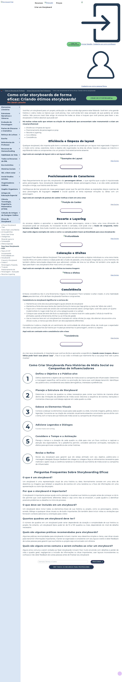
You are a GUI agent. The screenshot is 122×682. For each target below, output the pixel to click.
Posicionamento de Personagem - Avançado (10, 271)
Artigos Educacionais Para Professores (39, 90)
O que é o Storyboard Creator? (9, 261)
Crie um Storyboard (74, 44)
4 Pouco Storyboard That (8, 226)
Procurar (97, 561)
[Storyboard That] (7, 2)
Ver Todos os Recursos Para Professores (71, 567)
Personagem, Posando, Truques (9, 266)
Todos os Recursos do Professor (15, 90)
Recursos (39, 3)
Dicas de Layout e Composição (7, 240)
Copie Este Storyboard (71, 167)
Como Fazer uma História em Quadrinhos (10, 231)
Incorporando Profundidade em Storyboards (7, 256)
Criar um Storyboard (43, 7)
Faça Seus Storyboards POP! (10, 247)
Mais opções (115, 161)
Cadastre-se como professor (104, 44)
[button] (49, 3)
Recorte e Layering (8, 274)
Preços (59, 3)
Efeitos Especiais (7, 244)
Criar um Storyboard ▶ (102, 98)
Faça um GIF (5, 251)
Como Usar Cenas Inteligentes (7, 235)
